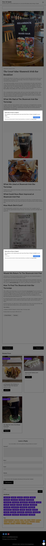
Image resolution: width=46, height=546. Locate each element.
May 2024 (35, 509)
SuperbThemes (31, 544)
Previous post (7, 348)
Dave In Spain (6, 2)
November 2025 (7, 502)
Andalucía (18, 521)
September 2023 (24, 514)
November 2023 (7, 514)
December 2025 (30, 499)
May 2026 (26, 497)
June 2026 (20, 497)
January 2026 (22, 499)
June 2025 (6, 504)
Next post (38, 348)
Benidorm (18, 523)
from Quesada (30, 291)
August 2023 (32, 514)
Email (4, 466)
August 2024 (15, 509)
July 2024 (22, 509)
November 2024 (23, 507)
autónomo (27, 521)
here (5, 539)
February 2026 (14, 499)
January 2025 (7, 507)
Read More (7, 390)
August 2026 (7, 497)
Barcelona (32, 521)
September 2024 (8, 509)
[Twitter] (6, 534)
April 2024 (6, 512)
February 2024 (20, 512)
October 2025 (15, 502)
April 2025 (19, 504)
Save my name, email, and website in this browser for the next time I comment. (19, 479)
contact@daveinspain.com (12, 537)
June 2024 (28, 509)
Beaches (37, 521)
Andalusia (22, 521)
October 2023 (15, 514)
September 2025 (24, 502)
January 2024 (28, 512)
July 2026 (13, 497)
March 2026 (7, 499)
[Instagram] (8, 534)
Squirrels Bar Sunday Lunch (31, 372)
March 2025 (26, 504)
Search (4, 489)
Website (5, 473)
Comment (5, 446)
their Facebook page (14, 282)
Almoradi (10, 521)
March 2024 (13, 512)
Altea (14, 521)
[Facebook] (3, 534)
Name (5, 460)
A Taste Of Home (8, 315)
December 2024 (15, 507)
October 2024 (31, 507)
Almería (6, 521)
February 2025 (33, 504)
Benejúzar (12, 523)
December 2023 (36, 512)
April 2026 (32, 497)
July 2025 (38, 502)
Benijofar (24, 523)
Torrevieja (15, 315)
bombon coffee (29, 523)
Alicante (33, 519)
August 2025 (32, 502)
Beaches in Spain (7, 523)
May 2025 (13, 504)
